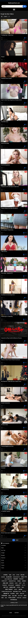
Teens (13, 567)
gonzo (24, 581)
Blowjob (13, 555)
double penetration (7, 591)
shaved (3, 576)
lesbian (18, 587)
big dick (21, 578)
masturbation (8, 578)
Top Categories (6, 543)
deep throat (9, 589)
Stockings (13, 545)
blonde (13, 593)
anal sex (5, 583)
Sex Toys (13, 550)
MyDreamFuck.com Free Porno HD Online (11, 615)
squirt (15, 589)
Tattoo (13, 565)
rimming (11, 583)
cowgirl (5, 574)
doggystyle (12, 581)
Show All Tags (14, 602)
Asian (13, 547)
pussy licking (11, 597)
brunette (6, 593)
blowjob (8, 577)
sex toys (20, 595)
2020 (17, 593)
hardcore (12, 587)
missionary (11, 585)
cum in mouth (16, 576)
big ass (22, 574)
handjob (19, 597)
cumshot (17, 585)
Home (10, 612)
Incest (13, 562)
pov (14, 574)
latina (17, 574)
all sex (14, 595)
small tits (24, 576)
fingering (4, 585)
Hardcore (13, 557)
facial (20, 589)
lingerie (24, 597)
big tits (6, 587)
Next (17, 540)
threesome (4, 595)
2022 (2, 597)
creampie (15, 578)
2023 (10, 574)
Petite (13, 560)
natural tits (17, 591)
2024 (6, 597)
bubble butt (4, 580)
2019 (25, 595)
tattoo (24, 591)
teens (19, 581)
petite (23, 585)
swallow (22, 593)
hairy (20, 583)
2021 (23, 587)
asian (16, 583)
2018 (24, 583)
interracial (13, 599)
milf (9, 595)
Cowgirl (13, 552)
